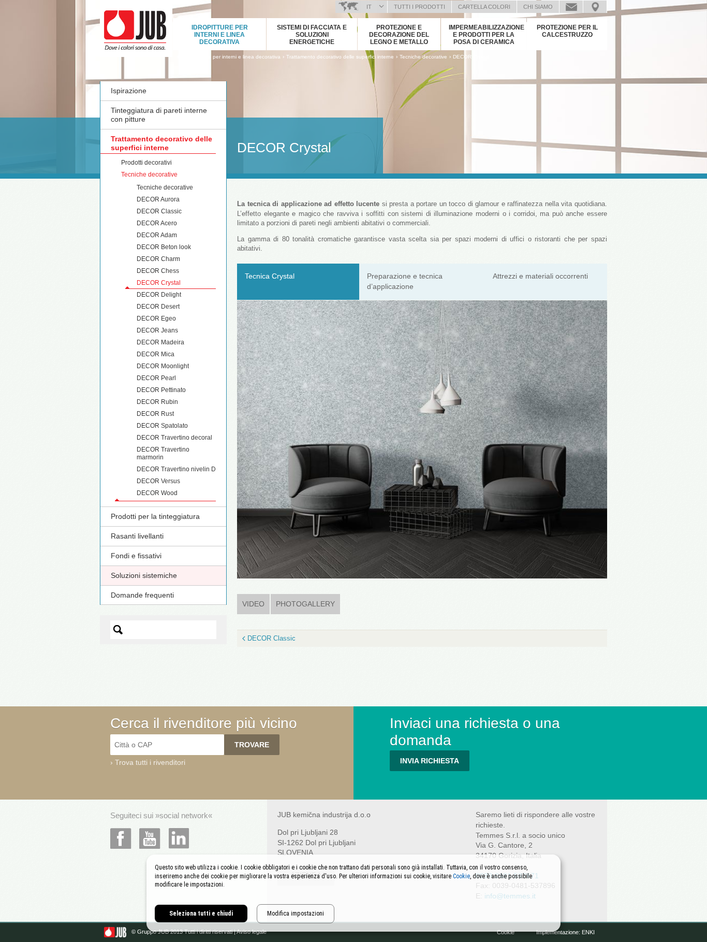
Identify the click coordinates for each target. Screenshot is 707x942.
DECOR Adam (157, 235)
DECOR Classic (159, 211)
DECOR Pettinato (161, 390)
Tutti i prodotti (419, 7)
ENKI (588, 932)
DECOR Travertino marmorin (163, 453)
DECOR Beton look (164, 247)
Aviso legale (252, 932)
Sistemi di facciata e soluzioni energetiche (312, 35)
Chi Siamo (538, 7)
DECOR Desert (158, 306)
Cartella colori (484, 7)
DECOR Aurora (158, 199)
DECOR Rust (155, 413)
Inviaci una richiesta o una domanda (571, 7)
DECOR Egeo (156, 318)
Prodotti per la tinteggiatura (155, 516)
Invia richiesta (429, 761)
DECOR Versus (158, 481)
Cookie (505, 932)
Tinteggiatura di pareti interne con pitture (159, 114)
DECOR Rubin (157, 401)
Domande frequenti (142, 595)
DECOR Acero (157, 223)
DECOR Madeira (160, 342)
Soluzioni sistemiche (144, 575)
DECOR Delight (159, 294)
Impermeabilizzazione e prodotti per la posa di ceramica (486, 35)
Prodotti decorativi (146, 162)
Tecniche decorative (149, 174)
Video (256, 604)
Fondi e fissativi (136, 556)
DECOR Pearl (156, 378)
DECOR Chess (158, 270)
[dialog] (353, 893)
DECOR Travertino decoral (174, 437)
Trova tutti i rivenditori (150, 762)
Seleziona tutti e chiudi (201, 913)
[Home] (178, 56)
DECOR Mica (155, 354)
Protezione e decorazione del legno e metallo (399, 35)
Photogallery (305, 604)
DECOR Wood (157, 493)
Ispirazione (128, 90)
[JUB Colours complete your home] (136, 28)
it (369, 7)
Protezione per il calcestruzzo (567, 31)
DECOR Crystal (471, 57)
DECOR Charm (158, 259)
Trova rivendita (595, 7)
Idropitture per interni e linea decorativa (220, 35)
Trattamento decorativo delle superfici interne (161, 143)
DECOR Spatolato (162, 425)
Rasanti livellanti (137, 536)
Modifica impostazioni (295, 913)
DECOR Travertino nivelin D (176, 469)
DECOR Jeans (157, 330)
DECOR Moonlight (163, 366)
